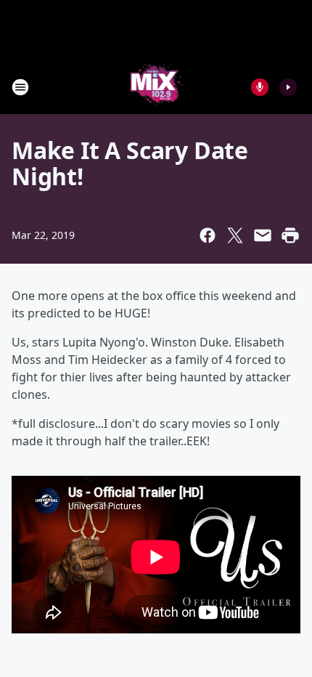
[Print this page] (290, 235)
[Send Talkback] (259, 87)
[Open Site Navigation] (20, 87)
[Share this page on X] (235, 235)
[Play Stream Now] (288, 87)
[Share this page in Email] (263, 235)
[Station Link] (156, 86)
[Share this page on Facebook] (207, 235)
